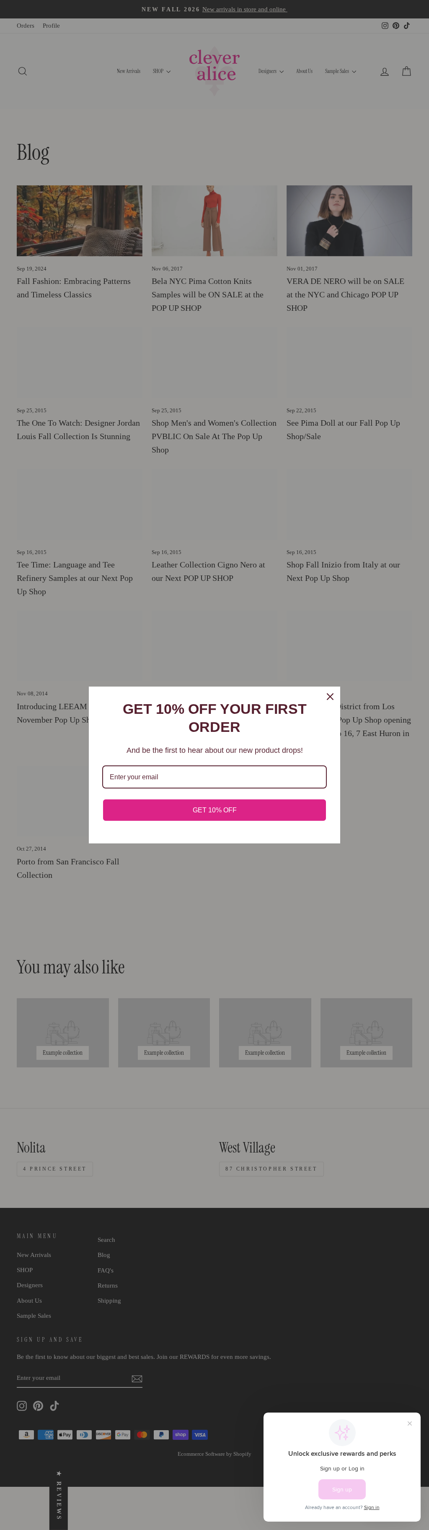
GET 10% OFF (215, 810)
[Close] (330, 697)
